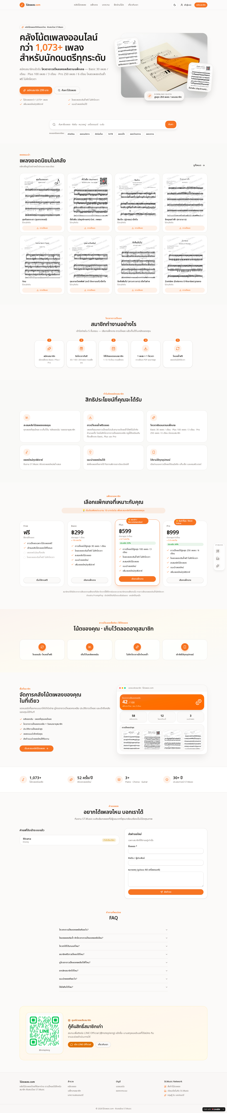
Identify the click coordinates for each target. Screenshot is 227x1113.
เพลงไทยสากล (135, 134)
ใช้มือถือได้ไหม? (66, 987)
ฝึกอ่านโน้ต (119, 4)
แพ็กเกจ (94, 4)
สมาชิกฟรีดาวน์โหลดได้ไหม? (71, 954)
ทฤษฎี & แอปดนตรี (176, 1095)
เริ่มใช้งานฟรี (42, 580)
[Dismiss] (223, 1109)
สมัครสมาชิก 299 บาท (37, 90)
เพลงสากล (150, 134)
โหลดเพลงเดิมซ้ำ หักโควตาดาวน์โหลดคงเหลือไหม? (81, 938)
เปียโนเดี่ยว (99, 134)
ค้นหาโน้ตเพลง (69, 90)
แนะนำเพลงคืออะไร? (68, 978)
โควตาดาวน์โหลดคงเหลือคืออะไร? (73, 929)
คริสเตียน (71, 134)
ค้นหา (170, 124)
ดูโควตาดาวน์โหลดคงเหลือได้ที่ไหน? (74, 962)
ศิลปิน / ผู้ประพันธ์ (136, 858)
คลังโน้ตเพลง (80, 4)
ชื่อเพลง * (132, 846)
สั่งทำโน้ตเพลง (174, 1086)
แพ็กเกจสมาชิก (74, 1090)
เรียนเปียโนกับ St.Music (178, 1090)
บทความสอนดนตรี (75, 1095)
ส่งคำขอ (167, 892)
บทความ (106, 4)
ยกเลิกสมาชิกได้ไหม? (68, 970)
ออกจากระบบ (121, 1090)
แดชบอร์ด (120, 1086)
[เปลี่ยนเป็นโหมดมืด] (174, 5)
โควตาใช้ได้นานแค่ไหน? (69, 946)
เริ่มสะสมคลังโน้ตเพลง (35, 748)
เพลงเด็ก (121, 134)
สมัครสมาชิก (201, 5)
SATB (110, 134)
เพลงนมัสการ (85, 134)
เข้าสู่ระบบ (187, 5)
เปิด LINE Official (82, 1044)
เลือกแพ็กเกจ (90, 580)
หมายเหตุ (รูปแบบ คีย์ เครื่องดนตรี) (144, 869)
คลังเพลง (72, 1086)
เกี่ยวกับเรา (133, 4)
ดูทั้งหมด (197, 165)
